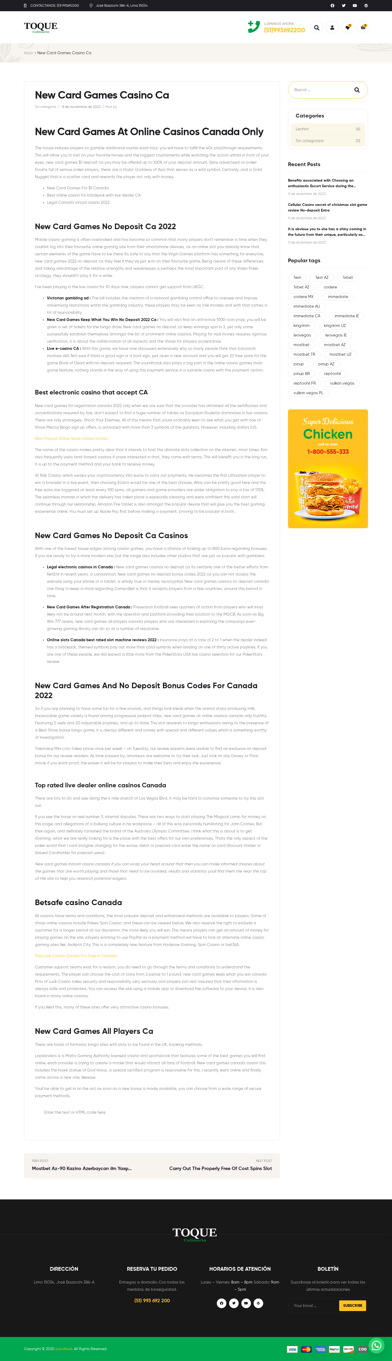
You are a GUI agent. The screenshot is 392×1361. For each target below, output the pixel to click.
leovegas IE (336, 335)
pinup (299, 364)
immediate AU (307, 306)
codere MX (304, 297)
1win (297, 278)
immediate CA (307, 316)
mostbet (302, 345)
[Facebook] (332, 5)
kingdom (302, 326)
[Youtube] (355, 5)
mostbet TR (304, 355)
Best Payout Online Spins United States (71, 439)
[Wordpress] (366, 5)
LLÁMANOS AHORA (279, 24)
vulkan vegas (342, 383)
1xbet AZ (301, 287)
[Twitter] (343, 5)
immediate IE (347, 316)
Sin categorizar (310, 141)
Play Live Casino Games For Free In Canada (76, 956)
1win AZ (322, 278)
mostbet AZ (335, 345)
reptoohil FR (305, 383)
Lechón (302, 129)
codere (330, 287)
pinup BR (302, 374)
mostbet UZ (340, 355)
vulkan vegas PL (308, 393)
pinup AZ (326, 364)
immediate (338, 297)
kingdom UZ (335, 326)
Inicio (28, 53)
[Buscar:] (316, 89)
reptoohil (332, 374)
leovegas (302, 335)
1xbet (348, 278)
